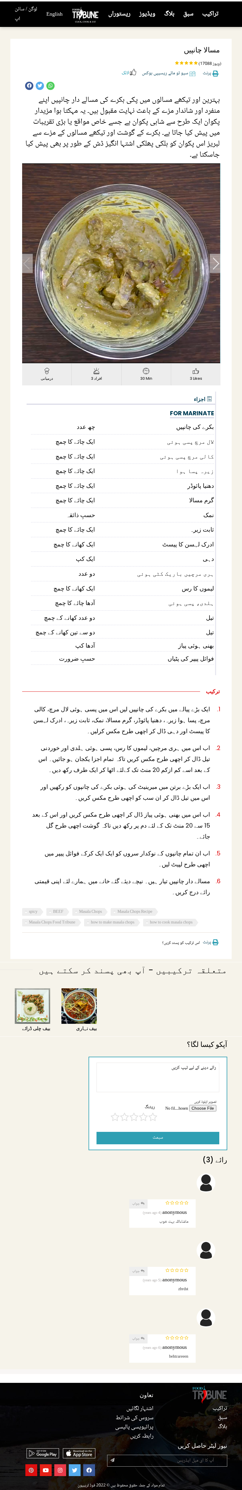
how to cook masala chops (171, 922)
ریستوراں (119, 14)
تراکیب (210, 14)
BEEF (58, 911)
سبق (188, 14)
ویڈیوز (147, 14)
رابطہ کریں (141, 1436)
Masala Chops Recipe (134, 911)
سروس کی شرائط (134, 1418)
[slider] (115, 358)
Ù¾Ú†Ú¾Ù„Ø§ (27, 263)
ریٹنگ (150, 1107)
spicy (33, 911)
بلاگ (169, 14)
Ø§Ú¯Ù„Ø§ (215, 263)
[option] (121, 263)
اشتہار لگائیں (139, 1409)
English (54, 14)
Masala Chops (90, 911)
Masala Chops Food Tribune (52, 922)
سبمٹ (158, 1138)
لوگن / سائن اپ (26, 14)
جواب (136, 1204)
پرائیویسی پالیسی (134, 1427)
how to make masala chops (112, 922)
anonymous (174, 1213)
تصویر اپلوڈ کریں (205, 1102)
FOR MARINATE (192, 413)
